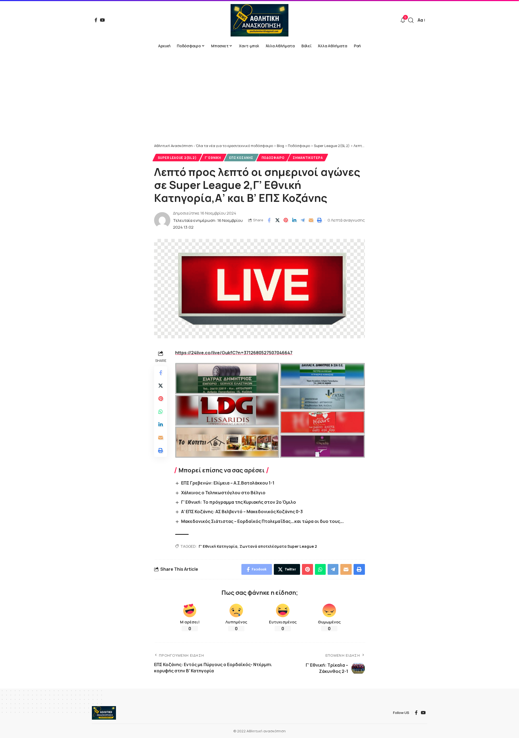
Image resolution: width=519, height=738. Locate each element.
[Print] (319, 220)
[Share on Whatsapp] (160, 411)
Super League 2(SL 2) (177, 158)
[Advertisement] (259, 103)
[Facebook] (96, 20)
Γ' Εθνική (213, 158)
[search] (411, 20)
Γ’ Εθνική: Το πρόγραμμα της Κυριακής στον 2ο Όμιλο (238, 502)
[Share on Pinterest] (286, 220)
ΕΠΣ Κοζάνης (241, 158)
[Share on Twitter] (277, 220)
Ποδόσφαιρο (273, 158)
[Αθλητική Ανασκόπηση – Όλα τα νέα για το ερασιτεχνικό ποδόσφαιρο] (104, 713)
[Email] (311, 220)
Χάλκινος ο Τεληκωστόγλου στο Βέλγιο (223, 493)
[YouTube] (102, 20)
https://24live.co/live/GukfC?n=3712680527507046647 (233, 353)
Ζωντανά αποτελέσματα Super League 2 (278, 546)
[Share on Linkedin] (294, 220)
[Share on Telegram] (302, 220)
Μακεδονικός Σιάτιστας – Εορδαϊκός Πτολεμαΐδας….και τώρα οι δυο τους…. (262, 521)
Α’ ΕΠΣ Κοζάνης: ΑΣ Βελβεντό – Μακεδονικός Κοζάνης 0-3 (242, 512)
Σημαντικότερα (308, 158)
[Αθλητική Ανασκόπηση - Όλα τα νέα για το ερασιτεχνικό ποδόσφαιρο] (259, 20)
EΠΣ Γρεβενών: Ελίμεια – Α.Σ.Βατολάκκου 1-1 (227, 483)
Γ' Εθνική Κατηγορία (218, 546)
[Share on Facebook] (269, 220)
